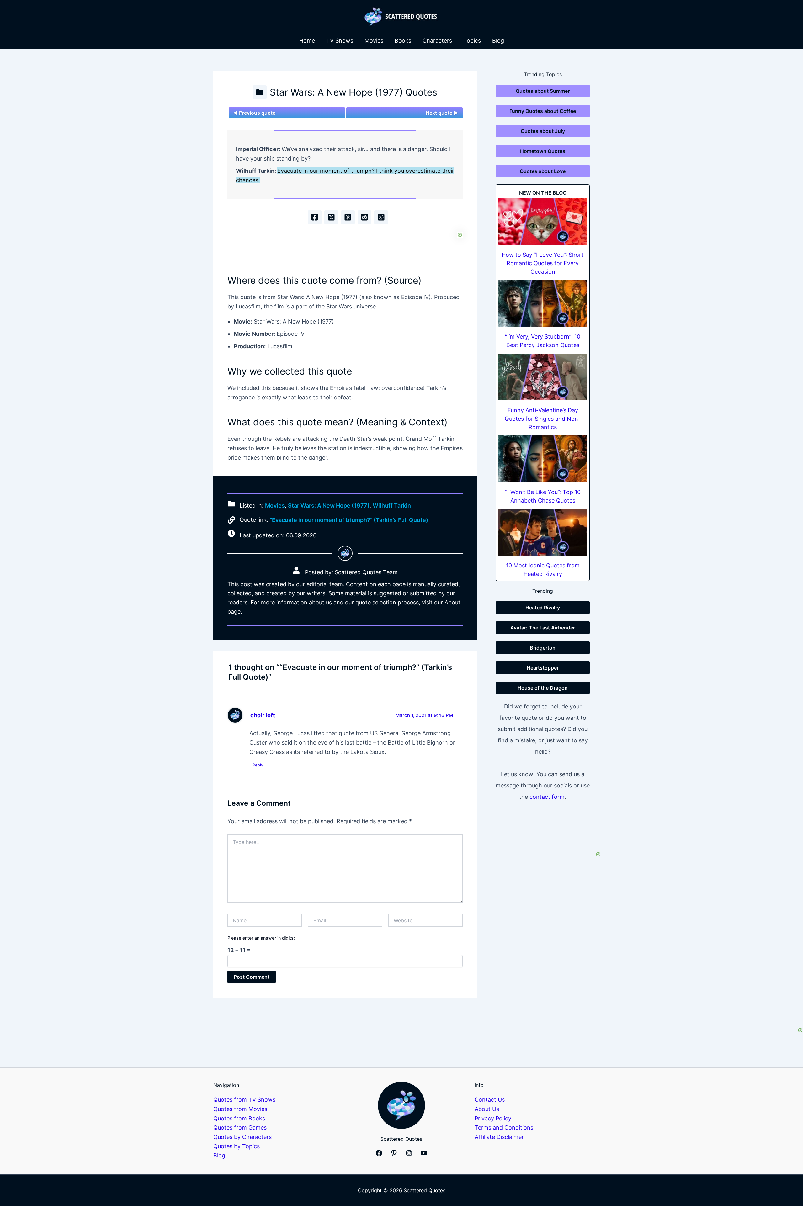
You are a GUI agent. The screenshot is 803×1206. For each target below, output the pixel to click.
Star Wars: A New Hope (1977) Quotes (353, 92)
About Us (487, 1109)
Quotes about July (543, 131)
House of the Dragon (543, 688)
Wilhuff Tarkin (392, 505)
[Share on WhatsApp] (381, 217)
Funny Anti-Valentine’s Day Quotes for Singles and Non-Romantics (543, 418)
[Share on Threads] (348, 217)
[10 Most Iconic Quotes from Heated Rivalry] (542, 532)
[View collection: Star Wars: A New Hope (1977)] (260, 92)
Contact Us (490, 1099)
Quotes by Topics (236, 1146)
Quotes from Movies (240, 1109)
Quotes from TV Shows (244, 1099)
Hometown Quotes (542, 151)
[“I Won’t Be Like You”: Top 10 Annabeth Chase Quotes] (542, 458)
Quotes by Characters (242, 1137)
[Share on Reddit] (364, 217)
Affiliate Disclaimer (499, 1137)
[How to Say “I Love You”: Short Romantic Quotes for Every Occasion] (542, 221)
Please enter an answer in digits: (261, 937)
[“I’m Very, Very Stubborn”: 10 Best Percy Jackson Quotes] (542, 303)
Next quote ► (442, 113)
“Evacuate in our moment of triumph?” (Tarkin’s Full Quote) (349, 520)
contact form (547, 796)
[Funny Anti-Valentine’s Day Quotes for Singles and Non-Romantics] (542, 377)
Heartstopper (543, 668)
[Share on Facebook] (315, 217)
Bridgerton (543, 648)
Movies (373, 40)
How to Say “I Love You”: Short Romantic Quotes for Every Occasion (543, 263)
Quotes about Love (543, 171)
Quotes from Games (240, 1127)
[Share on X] (331, 217)
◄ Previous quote (254, 113)
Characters (437, 40)
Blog (498, 40)
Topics (472, 40)
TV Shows (339, 40)
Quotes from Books (239, 1118)
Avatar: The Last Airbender (542, 627)
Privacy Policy (493, 1118)
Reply (258, 764)
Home (307, 40)
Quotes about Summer (543, 91)
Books (403, 40)
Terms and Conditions (504, 1127)
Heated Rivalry (542, 607)
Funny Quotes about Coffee (542, 111)
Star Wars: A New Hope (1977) (329, 505)
